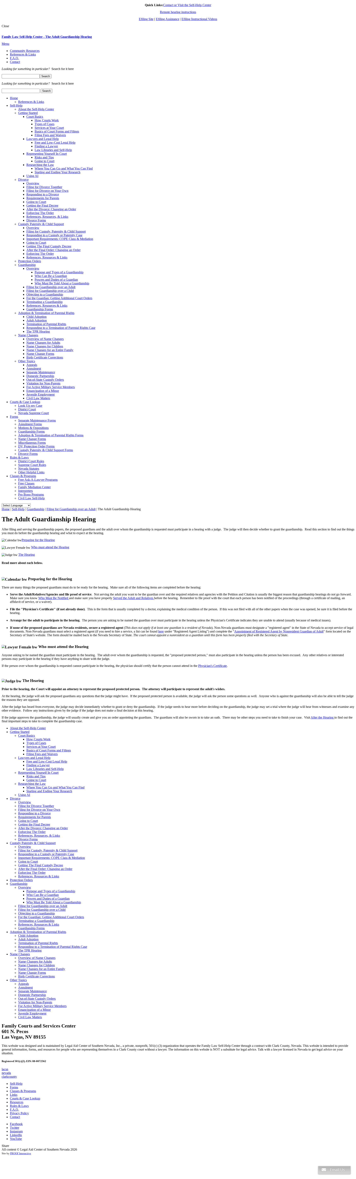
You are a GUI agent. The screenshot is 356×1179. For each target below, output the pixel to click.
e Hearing (28, 554)
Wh (33, 547)
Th (20, 554)
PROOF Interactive (20, 1153)
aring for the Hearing (41, 540)
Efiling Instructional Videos (199, 19)
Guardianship (35, 509)
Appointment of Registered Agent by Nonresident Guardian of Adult (278, 631)
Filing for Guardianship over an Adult (71, 509)
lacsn (5, 1069)
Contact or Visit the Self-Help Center (187, 5)
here (161, 631)
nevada (6, 1073)
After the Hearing (322, 717)
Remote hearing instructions (178, 12)
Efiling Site (146, 19)
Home (6, 509)
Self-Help (18, 509)
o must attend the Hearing (52, 547)
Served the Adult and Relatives (133, 598)
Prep (25, 540)
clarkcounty (9, 1076)
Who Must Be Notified (53, 598)
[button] (334, 1177)
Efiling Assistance (167, 19)
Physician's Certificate (212, 666)
